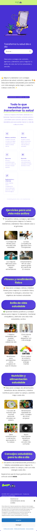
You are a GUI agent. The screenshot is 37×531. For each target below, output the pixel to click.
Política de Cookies (8, 528)
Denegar (18, 525)
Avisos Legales (29, 528)
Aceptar (18, 520)
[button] (34, 501)
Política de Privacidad (19, 528)
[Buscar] (29, 50)
